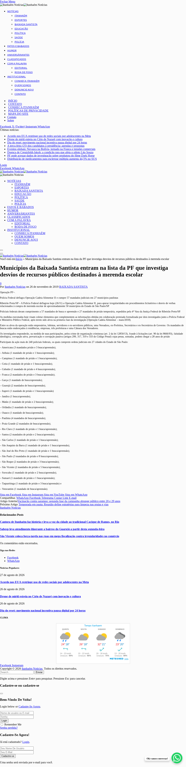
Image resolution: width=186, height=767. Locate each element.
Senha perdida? (9, 727)
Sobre (10, 120)
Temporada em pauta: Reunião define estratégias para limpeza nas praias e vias (63, 504)
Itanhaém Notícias (15, 286)
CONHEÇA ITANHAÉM (27, 81)
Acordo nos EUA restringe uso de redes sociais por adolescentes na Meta (49, 136)
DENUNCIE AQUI (24, 90)
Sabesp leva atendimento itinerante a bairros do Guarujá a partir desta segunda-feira (52, 529)
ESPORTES (21, 20)
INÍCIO (12, 100)
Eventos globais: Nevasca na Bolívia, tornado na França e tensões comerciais (51, 149)
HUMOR (12, 50)
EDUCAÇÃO (21, 29)
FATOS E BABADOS (18, 46)
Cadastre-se (7, 756)
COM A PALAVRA (17, 63)
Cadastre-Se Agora (29, 706)
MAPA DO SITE (18, 113)
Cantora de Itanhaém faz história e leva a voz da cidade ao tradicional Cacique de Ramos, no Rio (59, 521)
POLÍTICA (20, 33)
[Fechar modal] (1, 693)
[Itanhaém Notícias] (23, 171)
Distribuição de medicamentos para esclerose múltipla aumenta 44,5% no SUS (52, 158)
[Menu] (1, 250)
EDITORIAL (21, 68)
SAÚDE (19, 37)
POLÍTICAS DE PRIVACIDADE (28, 110)
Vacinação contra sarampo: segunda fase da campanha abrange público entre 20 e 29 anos (69, 501)
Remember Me (12, 724)
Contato (11, 117)
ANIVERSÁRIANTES (18, 55)
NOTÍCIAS (13, 11)
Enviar (39, 672)
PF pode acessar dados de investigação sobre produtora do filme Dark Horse (51, 155)
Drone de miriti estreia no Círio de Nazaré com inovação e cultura (44, 139)
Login (4, 720)
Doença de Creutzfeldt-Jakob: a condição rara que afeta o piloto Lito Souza (50, 152)
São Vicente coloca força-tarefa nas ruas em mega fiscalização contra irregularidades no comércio (59, 536)
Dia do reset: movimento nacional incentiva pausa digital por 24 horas (47, 142)
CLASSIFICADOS (16, 59)
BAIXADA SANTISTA (26, 24)
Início (19, 259)
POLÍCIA (19, 42)
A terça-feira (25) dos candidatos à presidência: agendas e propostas (45, 145)
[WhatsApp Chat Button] (176, 757)
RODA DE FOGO (24, 72)
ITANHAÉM (21, 16)
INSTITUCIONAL (16, 77)
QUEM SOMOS (23, 85)
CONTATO (20, 94)
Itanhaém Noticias (32, 668)
